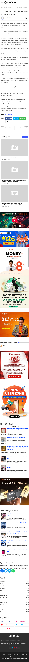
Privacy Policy (16, 654)
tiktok (8, 628)
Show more (25, 136)
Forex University (14, 595)
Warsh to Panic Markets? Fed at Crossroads (12, 158)
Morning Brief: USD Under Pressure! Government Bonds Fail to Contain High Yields (14, 181)
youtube (8, 625)
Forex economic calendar (14, 593)
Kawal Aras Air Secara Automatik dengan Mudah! (16, 437)
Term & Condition (16, 656)
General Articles (14, 597)
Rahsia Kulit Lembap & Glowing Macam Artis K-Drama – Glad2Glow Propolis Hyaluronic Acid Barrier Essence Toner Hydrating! (17, 448)
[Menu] (2, 2)
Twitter (16, 118)
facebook (8, 621)
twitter (22, 625)
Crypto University (14, 585)
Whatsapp (23, 118)
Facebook (10, 118)
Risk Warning (24, 654)
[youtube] (14, 648)
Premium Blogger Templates (11, 659)
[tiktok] (19, 648)
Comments (4, 346)
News (14, 607)
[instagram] (17, 648)
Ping (10, 656)
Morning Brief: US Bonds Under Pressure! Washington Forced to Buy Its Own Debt (12, 204)
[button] (27, 2)
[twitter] (12, 648)
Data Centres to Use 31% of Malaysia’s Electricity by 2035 (17, 522)
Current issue (14, 588)
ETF (14, 590)
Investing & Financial (14, 600)
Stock (14, 609)
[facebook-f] (10, 648)
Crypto (14, 583)
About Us (9, 654)
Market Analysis (7, 7)
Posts (3, 345)
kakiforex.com (16, 658)
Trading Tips (14, 611)
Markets (14, 604)
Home (2, 7)
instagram (22, 621)
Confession (14, 581)
